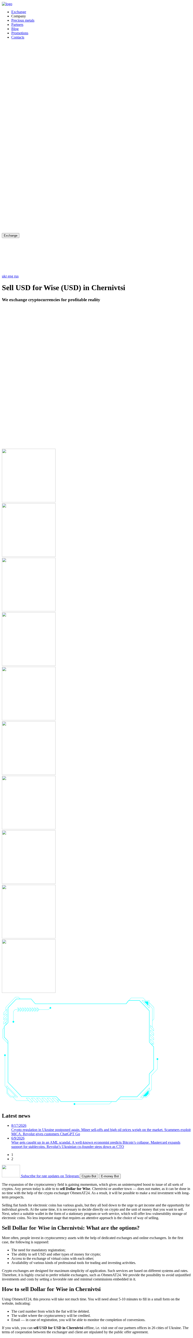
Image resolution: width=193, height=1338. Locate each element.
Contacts (17, 37)
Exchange (18, 12)
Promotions (19, 33)
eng (11, 276)
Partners (17, 25)
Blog (15, 29)
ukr (5, 276)
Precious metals (22, 20)
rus (16, 276)
